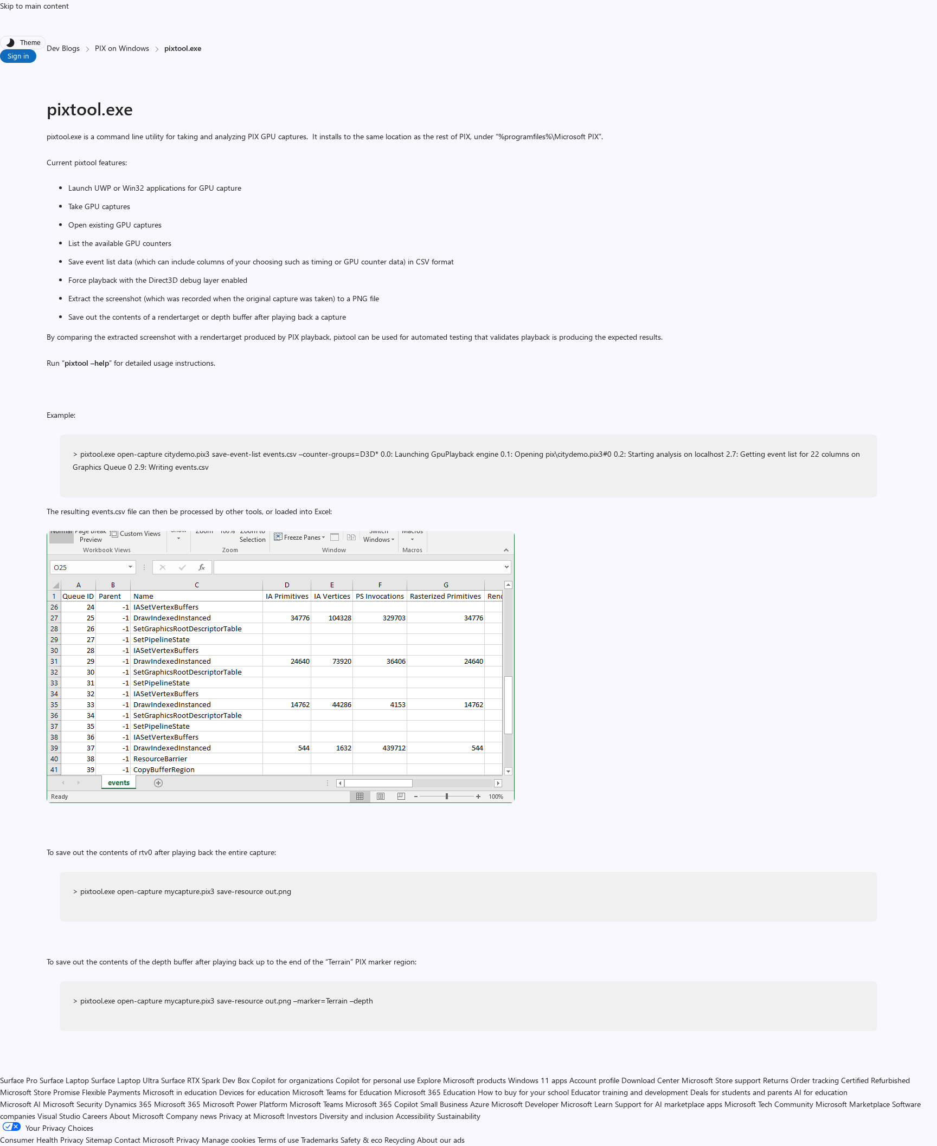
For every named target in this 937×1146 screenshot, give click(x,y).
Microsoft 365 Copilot (381, 1104)
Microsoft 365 (177, 1104)
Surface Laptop (64, 1080)
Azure (479, 1104)
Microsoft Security (72, 1104)
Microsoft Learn (587, 1104)
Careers (94, 1116)
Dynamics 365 (128, 1104)
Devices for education (254, 1092)
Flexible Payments (111, 1092)
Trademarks (319, 1140)
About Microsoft (137, 1116)
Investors (302, 1116)
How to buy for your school (523, 1092)
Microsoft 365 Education (435, 1092)
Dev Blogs (63, 48)
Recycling (399, 1140)
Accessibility (415, 1116)
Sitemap (99, 1140)
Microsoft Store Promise (40, 1092)
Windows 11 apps (537, 1080)
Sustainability (458, 1116)
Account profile (594, 1080)
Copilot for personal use (375, 1080)
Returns (775, 1080)
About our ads (441, 1140)
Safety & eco (361, 1140)
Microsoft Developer (525, 1104)
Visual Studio (58, 1116)
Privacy (189, 1140)
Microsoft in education (180, 1092)
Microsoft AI (20, 1104)
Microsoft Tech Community (768, 1104)
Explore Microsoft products (461, 1080)
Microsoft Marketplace (853, 1104)
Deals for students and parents (741, 1092)
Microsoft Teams (316, 1104)
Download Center (650, 1080)
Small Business (444, 1104)
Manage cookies (228, 1140)
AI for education (821, 1092)
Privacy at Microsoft (252, 1116)
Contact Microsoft (144, 1140)
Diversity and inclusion (356, 1116)
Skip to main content (34, 6)
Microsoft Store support (721, 1080)
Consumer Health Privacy (42, 1140)
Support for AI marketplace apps (668, 1104)
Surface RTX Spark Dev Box (205, 1080)
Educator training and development (629, 1092)
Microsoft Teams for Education (342, 1092)
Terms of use (278, 1140)
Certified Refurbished (875, 1080)
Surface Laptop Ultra (125, 1080)
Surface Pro (18, 1080)
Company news (191, 1116)
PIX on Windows (122, 48)
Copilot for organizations (292, 1080)
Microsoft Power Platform (245, 1104)
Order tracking (815, 1080)
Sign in (18, 55)
